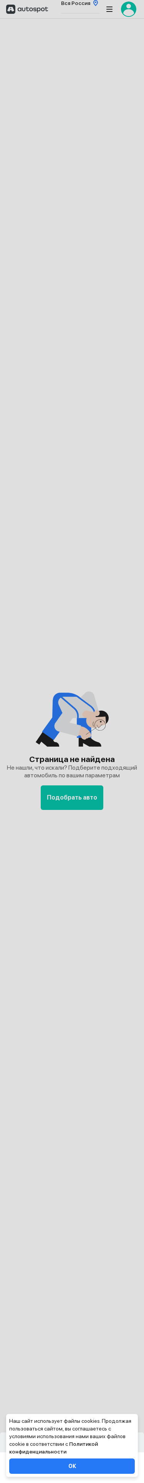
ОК (72, 1466)
